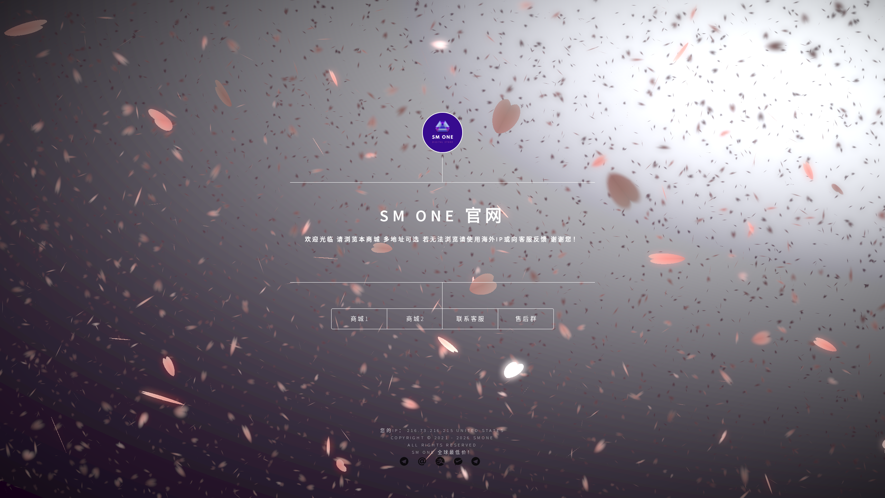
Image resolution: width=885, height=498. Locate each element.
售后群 (526, 319)
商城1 (360, 319)
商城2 (415, 319)
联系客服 (471, 319)
